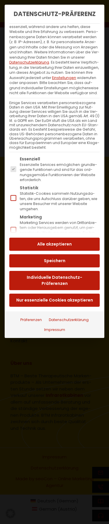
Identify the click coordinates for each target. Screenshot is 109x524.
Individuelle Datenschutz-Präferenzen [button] (54, 280)
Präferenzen (31, 319)
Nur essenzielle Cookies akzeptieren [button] (54, 300)
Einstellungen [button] (64, 77)
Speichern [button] (54, 261)
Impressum (54, 329)
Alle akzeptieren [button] (54, 244)
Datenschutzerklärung (29, 62)
